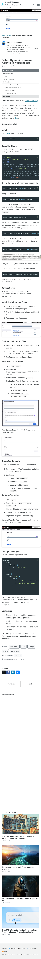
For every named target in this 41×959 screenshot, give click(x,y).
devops (31, 647)
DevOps (18, 655)
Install (5, 76)
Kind (16, 118)
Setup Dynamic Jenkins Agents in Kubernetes (17, 61)
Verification (6, 96)
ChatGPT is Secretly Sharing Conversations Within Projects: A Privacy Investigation (19, 931)
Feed (5, 952)
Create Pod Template (10, 90)
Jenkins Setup (7, 82)
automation (14, 647)
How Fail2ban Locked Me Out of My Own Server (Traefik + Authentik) (18, 837)
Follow (36, 48)
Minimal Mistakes (33, 955)
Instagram (32, 948)
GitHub (22, 948)
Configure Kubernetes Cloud (12, 87)
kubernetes (15, 651)
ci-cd (23, 647)
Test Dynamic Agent (10, 93)
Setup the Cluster (9, 79)
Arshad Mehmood (14, 4)
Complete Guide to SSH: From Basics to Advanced (18, 868)
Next (30, 684)
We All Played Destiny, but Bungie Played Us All (20, 899)
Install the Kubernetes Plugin (12, 85)
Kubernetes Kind (8, 73)
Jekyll (25, 955)
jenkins (5, 651)
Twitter (13, 948)
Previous (11, 684)
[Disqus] (20, 722)
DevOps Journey (31, 101)
